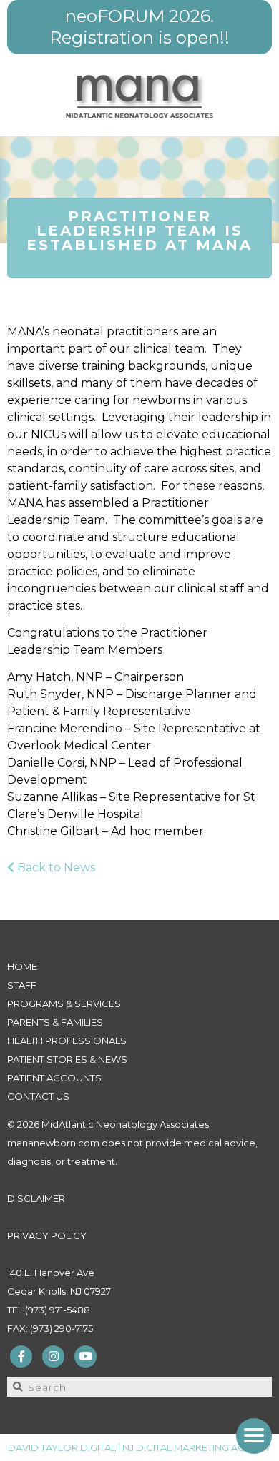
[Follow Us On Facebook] (21, 1355)
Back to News (54, 867)
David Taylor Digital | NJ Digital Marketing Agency (139, 1447)
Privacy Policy (47, 1235)
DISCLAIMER (36, 1198)
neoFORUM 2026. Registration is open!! (139, 27)
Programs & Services (64, 1003)
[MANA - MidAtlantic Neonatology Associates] (140, 95)
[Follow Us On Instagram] (53, 1355)
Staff (21, 985)
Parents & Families (55, 1022)
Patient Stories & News (67, 1059)
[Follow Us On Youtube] (86, 1355)
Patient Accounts (54, 1077)
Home (22, 966)
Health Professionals (67, 1040)
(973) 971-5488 (57, 1309)
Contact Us (38, 1096)
